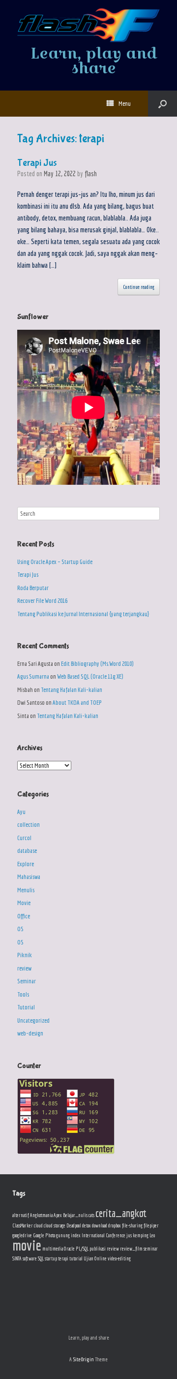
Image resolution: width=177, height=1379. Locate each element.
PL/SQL (82, 1249)
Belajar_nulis (75, 1215)
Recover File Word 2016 (42, 600)
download (99, 1225)
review (24, 968)
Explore (25, 864)
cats (91, 1215)
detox (86, 1225)
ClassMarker (22, 1225)
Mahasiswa (28, 876)
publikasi (97, 1249)
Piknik (24, 955)
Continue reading (138, 287)
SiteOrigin (83, 1359)
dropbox (114, 1225)
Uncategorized (33, 1020)
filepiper (151, 1225)
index (76, 1235)
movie (26, 1245)
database (27, 850)
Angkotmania (41, 1215)
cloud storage (54, 1225)
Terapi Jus (37, 162)
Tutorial (26, 1007)
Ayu (21, 811)
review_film (131, 1249)
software (30, 1258)
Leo (152, 1235)
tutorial (76, 1258)
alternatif (20, 1215)
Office (23, 916)
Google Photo (44, 1235)
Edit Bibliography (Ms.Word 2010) (97, 663)
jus (129, 1235)
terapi (63, 1258)
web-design (30, 1033)
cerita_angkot (121, 1213)
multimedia (52, 1249)
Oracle (69, 1249)
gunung (63, 1235)
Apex (58, 1215)
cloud (38, 1225)
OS (20, 929)
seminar (151, 1249)
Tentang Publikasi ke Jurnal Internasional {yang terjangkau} (83, 614)
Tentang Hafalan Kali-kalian (71, 689)
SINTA (17, 1258)
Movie (23, 903)
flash (91, 174)
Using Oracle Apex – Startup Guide (54, 561)
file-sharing (132, 1225)
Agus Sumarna (33, 676)
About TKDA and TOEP (77, 702)
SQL (41, 1258)
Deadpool (73, 1225)
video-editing (119, 1258)
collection (28, 824)
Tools (23, 994)
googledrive (22, 1235)
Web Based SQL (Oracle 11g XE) (90, 676)
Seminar (26, 981)
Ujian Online (95, 1258)
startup (51, 1258)
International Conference (103, 1235)
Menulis (25, 890)
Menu (124, 103)
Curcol (24, 838)
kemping (140, 1235)
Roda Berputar (33, 588)
